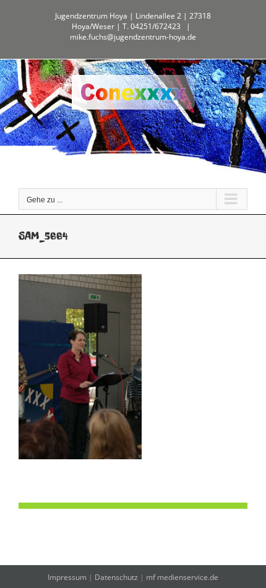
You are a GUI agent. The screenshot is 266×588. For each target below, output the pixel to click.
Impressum (67, 577)
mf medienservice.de (182, 577)
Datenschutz (116, 577)
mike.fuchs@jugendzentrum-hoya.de (133, 37)
